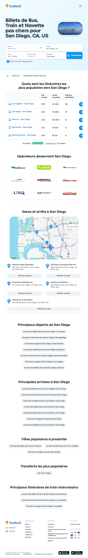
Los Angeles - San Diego (23, 104)
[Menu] (80, 6)
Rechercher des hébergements (21, 61)
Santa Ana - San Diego (22, 127)
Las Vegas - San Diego (22, 111)
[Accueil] (7, 76)
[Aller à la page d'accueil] (13, 6)
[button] (41, 48)
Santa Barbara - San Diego (24, 135)
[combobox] (21, 48)
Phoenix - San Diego (21, 119)
